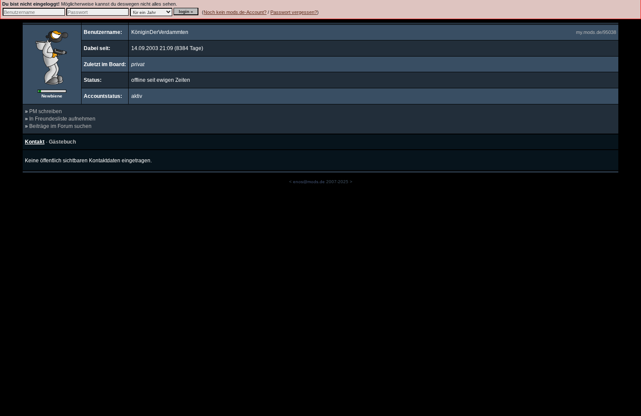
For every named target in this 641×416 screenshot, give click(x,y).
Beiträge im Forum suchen (60, 126)
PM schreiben (45, 111)
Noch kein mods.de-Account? (235, 12)
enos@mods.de (309, 181)
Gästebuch (62, 142)
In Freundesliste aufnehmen (62, 119)
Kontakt (34, 142)
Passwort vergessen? (293, 12)
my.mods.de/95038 (596, 32)
